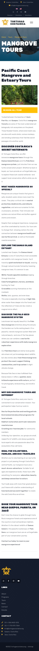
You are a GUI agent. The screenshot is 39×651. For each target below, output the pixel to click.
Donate (4, 610)
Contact (5, 607)
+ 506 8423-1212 (13, 622)
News (4, 604)
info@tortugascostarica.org (19, 5)
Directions (19, 15)
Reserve (9, 15)
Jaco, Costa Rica (28, 2)
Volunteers (28, 15)
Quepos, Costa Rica (12, 2)
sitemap (30, 647)
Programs (5, 597)
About (4, 594)
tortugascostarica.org (18, 647)
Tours (4, 600)
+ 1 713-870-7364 (13, 625)
